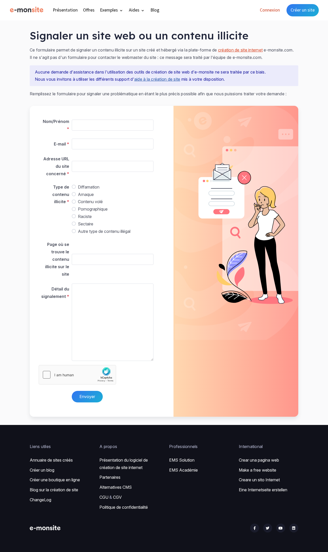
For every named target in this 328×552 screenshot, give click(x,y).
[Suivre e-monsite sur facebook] (254, 528)
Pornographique (93, 209)
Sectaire (85, 223)
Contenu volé (90, 201)
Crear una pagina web (259, 460)
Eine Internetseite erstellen (263, 489)
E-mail (60, 144)
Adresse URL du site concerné (56, 166)
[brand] (27, 10)
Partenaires (109, 477)
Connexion (270, 10)
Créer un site (303, 10)
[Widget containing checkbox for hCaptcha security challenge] (77, 374)
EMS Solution (181, 460)
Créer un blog (42, 470)
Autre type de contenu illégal (104, 231)
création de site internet (240, 50)
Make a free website (257, 470)
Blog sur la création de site (54, 489)
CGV (117, 497)
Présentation (65, 10)
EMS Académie (183, 470)
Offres (89, 10)
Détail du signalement (55, 292)
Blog (154, 10)
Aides (134, 10)
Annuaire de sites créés (51, 460)
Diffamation (88, 187)
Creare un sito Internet (259, 479)
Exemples (109, 10)
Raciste (85, 216)
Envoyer (87, 396)
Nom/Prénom (56, 121)
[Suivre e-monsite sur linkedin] (293, 528)
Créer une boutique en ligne (55, 479)
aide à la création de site (157, 79)
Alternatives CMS (115, 487)
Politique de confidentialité (123, 507)
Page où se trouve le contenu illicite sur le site (57, 259)
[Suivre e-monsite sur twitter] (267, 528)
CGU (103, 497)
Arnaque (86, 194)
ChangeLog (40, 499)
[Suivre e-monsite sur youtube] (280, 528)
